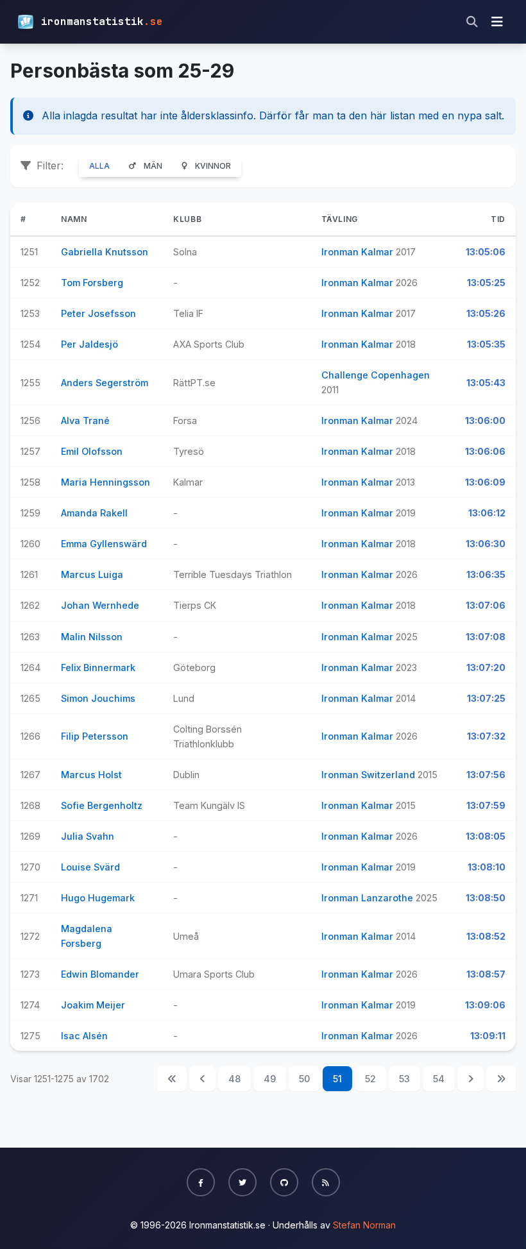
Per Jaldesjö (89, 344)
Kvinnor (213, 166)
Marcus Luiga (92, 574)
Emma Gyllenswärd (104, 543)
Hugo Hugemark (98, 897)
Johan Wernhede (100, 605)
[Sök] (472, 22)
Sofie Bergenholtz (101, 805)
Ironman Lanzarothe (368, 897)
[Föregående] (202, 1078)
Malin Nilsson (92, 636)
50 (304, 1078)
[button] (201, 1182)
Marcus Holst (91, 774)
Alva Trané (85, 420)
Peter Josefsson (98, 313)
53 (404, 1078)
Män (153, 166)
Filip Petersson (94, 736)
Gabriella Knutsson (104, 251)
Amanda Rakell (94, 512)
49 (270, 1078)
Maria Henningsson (105, 482)
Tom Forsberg (92, 282)
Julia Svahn (87, 836)
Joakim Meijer (93, 1004)
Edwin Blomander (100, 974)
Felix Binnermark (98, 667)
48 (234, 1078)
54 (439, 1078)
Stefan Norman (364, 1224)
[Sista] (501, 1078)
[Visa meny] (497, 21)
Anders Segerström (104, 382)
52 (370, 1078)
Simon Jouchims (98, 698)
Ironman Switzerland (369, 774)
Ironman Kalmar (358, 251)
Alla (99, 166)
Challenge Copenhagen (375, 375)
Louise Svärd (90, 867)
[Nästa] (470, 1078)
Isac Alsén (84, 1035)
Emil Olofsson (92, 451)
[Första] (172, 1078)
